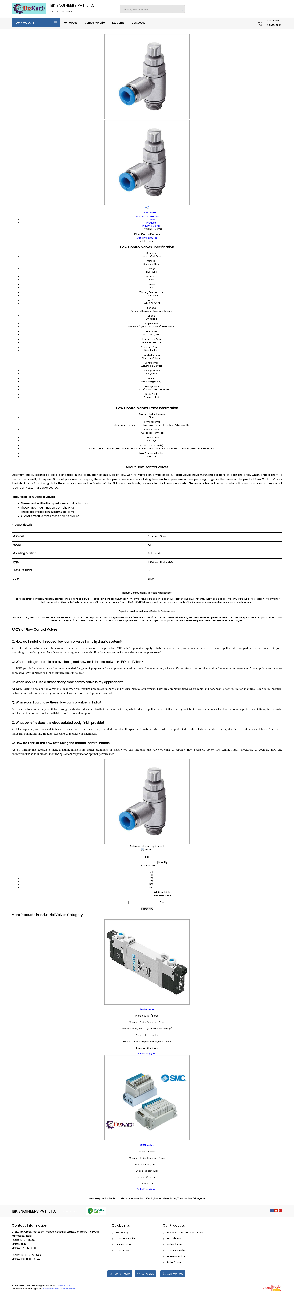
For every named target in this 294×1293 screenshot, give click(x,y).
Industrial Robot (176, 1256)
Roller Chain (174, 1262)
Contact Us (138, 22)
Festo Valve (147, 1009)
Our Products (24, 22)
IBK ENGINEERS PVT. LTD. (72, 8)
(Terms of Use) (63, 1285)
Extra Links (118, 22)
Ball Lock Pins (174, 1244)
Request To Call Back (147, 216)
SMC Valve (147, 1145)
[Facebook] (272, 1211)
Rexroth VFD (174, 1238)
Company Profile (95, 22)
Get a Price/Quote (147, 237)
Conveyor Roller (176, 1250)
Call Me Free (175, 1274)
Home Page (70, 22)
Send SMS (147, 1274)
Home (151, 219)
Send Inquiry (149, 212)
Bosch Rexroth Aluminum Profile (186, 1232)
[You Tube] (276, 1211)
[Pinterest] (280, 1211)
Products (151, 222)
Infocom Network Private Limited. (58, 1288)
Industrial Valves (151, 225)
